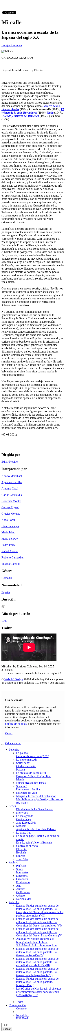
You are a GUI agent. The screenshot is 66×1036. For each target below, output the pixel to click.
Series (12, 806)
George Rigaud (10, 507)
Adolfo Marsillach (12, 476)
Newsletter (22, 1015)
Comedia (6, 577)
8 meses (20, 855)
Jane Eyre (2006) (26, 822)
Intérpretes (22, 872)
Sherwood (22, 812)
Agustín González (11, 482)
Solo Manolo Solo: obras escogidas (36, 945)
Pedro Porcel (8, 544)
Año (18, 885)
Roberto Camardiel (12, 557)
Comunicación (17, 1005)
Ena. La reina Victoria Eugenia (34, 842)
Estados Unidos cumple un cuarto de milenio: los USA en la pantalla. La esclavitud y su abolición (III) (37, 962)
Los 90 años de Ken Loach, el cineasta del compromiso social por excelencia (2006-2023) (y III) (38, 992)
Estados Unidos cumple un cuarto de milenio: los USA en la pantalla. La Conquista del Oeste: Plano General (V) (39, 932)
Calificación (23, 892)
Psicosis (20, 769)
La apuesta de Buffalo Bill (31, 772)
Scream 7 (21, 786)
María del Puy (9, 538)
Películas (21, 865)
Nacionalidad (24, 898)
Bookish (21, 852)
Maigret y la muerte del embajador (36, 796)
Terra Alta (22, 859)
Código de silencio (27, 845)
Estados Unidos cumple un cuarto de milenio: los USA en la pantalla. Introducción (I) (37, 982)
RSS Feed (22, 1018)
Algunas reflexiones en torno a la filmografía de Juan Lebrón (35, 940)
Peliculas (14, 749)
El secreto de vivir (26, 792)
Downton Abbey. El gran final (33, 776)
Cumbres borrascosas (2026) (32, 756)
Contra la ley (23, 819)
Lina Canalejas (10, 526)
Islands (20, 779)
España (5, 592)
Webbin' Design (13, 679)
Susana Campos (10, 563)
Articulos (14, 902)
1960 (4, 620)
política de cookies (16, 723)
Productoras (23, 882)
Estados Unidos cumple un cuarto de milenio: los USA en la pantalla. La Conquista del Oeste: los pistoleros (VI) (39, 922)
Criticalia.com (13, 743)
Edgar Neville (9, 461)
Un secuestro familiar (28, 789)
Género (20, 895)
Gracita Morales (10, 513)
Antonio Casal (9, 488)
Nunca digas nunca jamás (31, 782)
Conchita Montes (11, 501)
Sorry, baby (23, 762)
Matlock (21, 825)
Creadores (22, 879)
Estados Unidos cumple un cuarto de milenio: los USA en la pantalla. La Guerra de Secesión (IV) (37, 952)
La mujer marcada (26, 759)
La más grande (24, 816)
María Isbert (8, 532)
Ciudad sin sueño (26, 766)
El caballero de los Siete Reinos (34, 809)
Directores (22, 875)
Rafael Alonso (9, 551)
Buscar (6, 1029)
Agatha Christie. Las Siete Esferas (36, 829)
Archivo (13, 862)
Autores (20, 889)
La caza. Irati (23, 832)
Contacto (21, 1008)
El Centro (21, 849)
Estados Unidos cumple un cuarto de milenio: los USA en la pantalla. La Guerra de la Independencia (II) (37, 972)
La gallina (22, 752)
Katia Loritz (8, 519)
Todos (19, 1001)
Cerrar (8, 733)
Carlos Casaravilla (12, 494)
